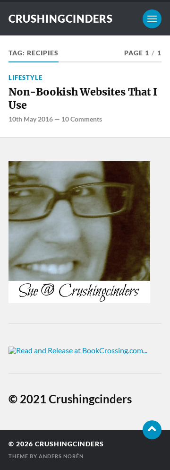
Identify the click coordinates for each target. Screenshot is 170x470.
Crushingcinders (60, 18)
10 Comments (81, 119)
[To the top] (152, 429)
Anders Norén (61, 456)
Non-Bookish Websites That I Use (82, 99)
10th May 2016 (30, 119)
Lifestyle (25, 77)
